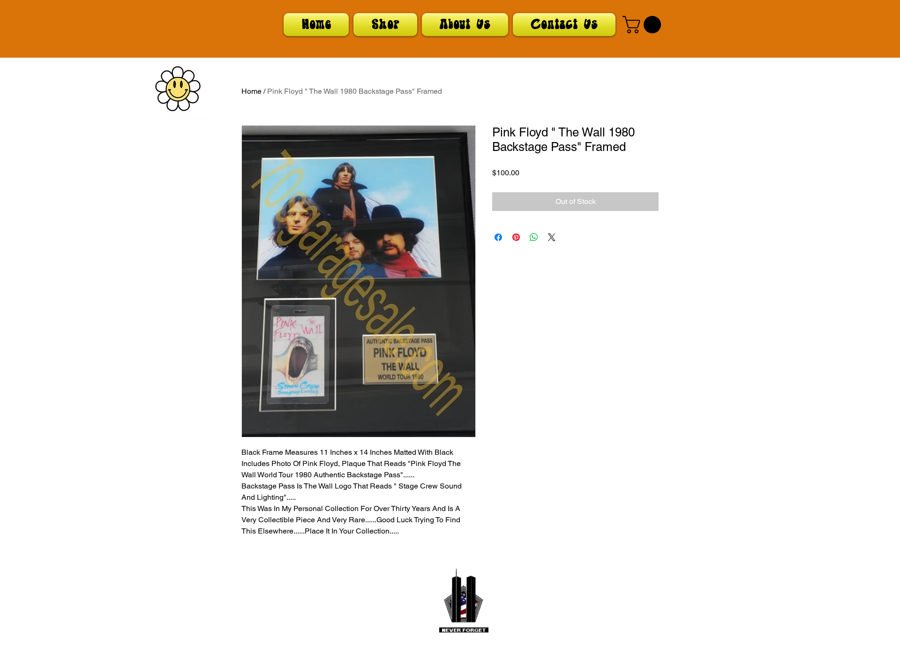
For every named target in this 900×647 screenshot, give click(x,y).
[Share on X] (551, 237)
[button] (643, 24)
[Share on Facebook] (498, 237)
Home (251, 91)
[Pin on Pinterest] (516, 237)
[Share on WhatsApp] (534, 237)
